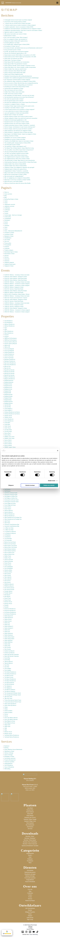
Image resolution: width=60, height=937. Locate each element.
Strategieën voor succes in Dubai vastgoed (15, 137)
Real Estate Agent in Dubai (11, 252)
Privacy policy (7, 243)
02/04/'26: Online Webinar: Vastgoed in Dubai (15, 276)
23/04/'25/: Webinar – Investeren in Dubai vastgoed (17, 310)
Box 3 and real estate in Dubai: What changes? (16, 37)
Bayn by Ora (7, 366)
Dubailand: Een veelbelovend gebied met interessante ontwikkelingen (21, 77)
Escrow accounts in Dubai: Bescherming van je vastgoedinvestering (21, 83)
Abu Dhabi (30, 808)
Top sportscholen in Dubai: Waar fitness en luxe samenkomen (19, 160)
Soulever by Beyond (9, 651)
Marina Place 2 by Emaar (10, 545)
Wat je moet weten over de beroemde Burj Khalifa (16, 172)
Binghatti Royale (8, 394)
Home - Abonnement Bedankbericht (13, 230)
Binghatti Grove (8, 387)
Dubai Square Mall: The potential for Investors (15, 63)
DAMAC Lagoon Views (10, 447)
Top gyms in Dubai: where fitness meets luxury (15, 155)
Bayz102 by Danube (9, 373)
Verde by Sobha (8, 710)
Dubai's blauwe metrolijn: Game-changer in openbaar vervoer (19, 65)
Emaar (30, 914)
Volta (5, 728)
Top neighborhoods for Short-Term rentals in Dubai (16, 158)
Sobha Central (7, 619)
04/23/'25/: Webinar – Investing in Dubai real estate (17, 282)
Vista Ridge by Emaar (9, 721)
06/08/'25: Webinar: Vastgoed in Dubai (13, 287)
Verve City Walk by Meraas (11, 717)
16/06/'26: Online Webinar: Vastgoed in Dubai (15, 308)
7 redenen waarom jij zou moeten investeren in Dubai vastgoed (20, 25)
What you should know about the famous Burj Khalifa (17, 183)
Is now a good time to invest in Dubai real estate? (16, 111)
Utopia (6, 707)
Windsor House (8, 731)
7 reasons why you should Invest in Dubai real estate (17, 23)
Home (5, 227)
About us (6, 192)
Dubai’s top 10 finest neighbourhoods (13, 74)
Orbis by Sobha (8, 570)
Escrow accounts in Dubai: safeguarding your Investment (18, 84)
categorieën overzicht (9, 204)
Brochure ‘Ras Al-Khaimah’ (30, 842)
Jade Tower (7, 521)
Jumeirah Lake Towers (30, 817)
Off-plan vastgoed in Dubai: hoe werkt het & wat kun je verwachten (20, 118)
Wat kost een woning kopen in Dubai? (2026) (15, 174)
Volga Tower (7, 724)
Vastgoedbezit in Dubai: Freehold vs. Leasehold (16, 171)
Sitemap (30, 926)
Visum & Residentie (9, 767)
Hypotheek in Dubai (9, 751)
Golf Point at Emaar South (10, 492)
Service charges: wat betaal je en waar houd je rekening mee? (19, 127)
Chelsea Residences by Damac (12, 412)
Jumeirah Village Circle (30, 821)
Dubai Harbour (30, 811)
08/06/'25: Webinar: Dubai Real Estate (13, 292)
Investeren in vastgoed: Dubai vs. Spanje (14, 104)
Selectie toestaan (30, 485)
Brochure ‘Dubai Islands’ (30, 840)
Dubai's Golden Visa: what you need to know (15, 69)
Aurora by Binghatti (9, 348)
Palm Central (7, 573)
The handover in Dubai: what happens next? (15, 146)
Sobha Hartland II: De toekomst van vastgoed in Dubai (17, 130)
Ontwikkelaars (7, 237)
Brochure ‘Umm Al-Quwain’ (30, 843)
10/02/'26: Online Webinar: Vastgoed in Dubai (15, 299)
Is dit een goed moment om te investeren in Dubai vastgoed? (19, 109)
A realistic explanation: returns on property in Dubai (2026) (18, 27)
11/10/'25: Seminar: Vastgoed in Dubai (13, 304)
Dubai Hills (30, 813)
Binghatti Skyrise (8, 401)
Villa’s (30, 862)
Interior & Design (8, 754)
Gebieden (6, 225)
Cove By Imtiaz (8, 429)
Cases (6, 201)
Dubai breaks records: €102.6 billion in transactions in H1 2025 (19, 55)
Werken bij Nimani (30, 900)
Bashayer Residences (9, 359)
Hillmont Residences (9, 514)
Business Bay (30, 810)
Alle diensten (30, 870)
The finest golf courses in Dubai (12, 144)
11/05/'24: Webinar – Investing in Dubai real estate (16, 303)
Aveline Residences (9, 352)
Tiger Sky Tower (8, 696)
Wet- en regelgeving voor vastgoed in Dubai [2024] (17, 178)
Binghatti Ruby (8, 398)
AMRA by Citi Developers (10, 338)
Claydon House (8, 415)
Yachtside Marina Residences (11, 735)
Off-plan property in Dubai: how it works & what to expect (18, 116)
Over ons (6, 241)
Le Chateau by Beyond (10, 531)
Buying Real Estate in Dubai (11, 199)
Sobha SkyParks (8, 640)
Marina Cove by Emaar (10, 542)
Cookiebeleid (7, 218)
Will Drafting (7, 768)
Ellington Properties (30, 912)
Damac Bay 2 (7, 433)
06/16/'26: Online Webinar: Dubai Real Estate (15, 290)
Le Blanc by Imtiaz (8, 528)
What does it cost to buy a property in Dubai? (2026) (17, 179)
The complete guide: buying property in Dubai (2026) (17, 142)
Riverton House (8, 601)
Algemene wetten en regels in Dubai (13, 32)
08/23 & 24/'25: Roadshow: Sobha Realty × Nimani (16, 294)
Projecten (6, 246)
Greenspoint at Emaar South (11, 500)
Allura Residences (8, 331)
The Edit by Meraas (9, 682)
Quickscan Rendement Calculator (30, 845)
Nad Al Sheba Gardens (10, 549)
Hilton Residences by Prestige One (13, 517)
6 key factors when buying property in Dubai (15, 21)
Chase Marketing (33, 934)
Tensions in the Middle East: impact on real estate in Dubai (18, 141)
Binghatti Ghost (8, 384)
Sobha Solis (7, 644)
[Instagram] (26, 932)
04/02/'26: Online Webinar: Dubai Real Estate (15, 280)
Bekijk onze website (49, 485)
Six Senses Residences (10, 612)
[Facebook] (30, 932)
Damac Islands (8, 443)
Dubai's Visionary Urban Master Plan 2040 (14, 72)
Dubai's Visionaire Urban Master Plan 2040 (15, 70)
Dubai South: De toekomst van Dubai (13, 58)
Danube (30, 910)
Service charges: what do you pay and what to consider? (18, 128)
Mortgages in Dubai (9, 756)
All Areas (30, 828)
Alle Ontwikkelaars (30, 908)
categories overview (9, 206)
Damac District (8, 440)
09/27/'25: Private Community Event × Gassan (15, 297)
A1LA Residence (8, 320)
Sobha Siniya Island (9, 637)
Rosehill (6, 605)
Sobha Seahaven (8, 633)
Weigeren (11, 485)
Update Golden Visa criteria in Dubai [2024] (15, 164)
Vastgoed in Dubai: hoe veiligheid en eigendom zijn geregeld (19, 167)
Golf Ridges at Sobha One (10, 496)
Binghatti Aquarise (8, 380)
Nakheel (30, 915)
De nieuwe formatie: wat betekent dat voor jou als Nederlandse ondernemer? (23, 48)
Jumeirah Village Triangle (30, 819)
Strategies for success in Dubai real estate (14, 139)
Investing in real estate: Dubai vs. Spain (14, 107)
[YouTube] (34, 932)
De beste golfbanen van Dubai (11, 42)
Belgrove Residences (9, 377)
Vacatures (6, 260)
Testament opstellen (9, 761)
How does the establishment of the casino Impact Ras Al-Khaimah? (21, 102)
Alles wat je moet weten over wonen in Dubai (15, 34)
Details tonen (51, 480)
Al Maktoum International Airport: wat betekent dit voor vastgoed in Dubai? (22, 28)
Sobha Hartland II (8, 626)
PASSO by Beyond (9, 584)
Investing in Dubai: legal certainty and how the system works (19, 106)
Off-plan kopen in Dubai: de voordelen (13, 114)
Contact (6, 211)
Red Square (7, 594)
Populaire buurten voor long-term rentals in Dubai (16, 121)
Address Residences (9, 324)
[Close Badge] (12, 930)
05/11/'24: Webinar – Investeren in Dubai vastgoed (16, 285)
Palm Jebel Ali (7, 577)
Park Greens (7, 580)
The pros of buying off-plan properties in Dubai (15, 151)
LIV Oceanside (8, 538)
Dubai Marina (30, 815)
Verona (6, 714)
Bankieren (6, 746)
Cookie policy (7, 216)
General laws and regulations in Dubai (13, 88)
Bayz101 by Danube (9, 370)
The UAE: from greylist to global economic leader (16, 153)
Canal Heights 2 (8, 408)
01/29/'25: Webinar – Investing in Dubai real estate (16, 274)
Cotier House (7, 426)
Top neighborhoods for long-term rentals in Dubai (16, 156)
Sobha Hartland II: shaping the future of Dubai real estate (18, 132)
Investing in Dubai (8, 234)
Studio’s (30, 855)
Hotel (30, 857)
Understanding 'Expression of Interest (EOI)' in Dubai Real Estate (20, 162)
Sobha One (7, 629)
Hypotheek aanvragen (30, 874)
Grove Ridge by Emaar (10, 503)
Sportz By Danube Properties (11, 654)
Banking (6, 747)
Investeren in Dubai (9, 232)
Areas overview (8, 194)
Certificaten (7, 208)
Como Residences (8, 419)
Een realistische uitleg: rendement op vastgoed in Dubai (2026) (20, 81)
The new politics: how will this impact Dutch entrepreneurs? (19, 149)
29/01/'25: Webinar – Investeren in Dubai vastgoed (16, 311)
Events (6, 222)
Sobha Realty (30, 917)
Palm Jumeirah (30, 823)
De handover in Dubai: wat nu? (12, 46)
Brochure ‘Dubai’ (30, 836)
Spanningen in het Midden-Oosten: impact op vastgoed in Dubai (20, 134)
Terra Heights (7, 668)
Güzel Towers (7, 507)
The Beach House (8, 675)
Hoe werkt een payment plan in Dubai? (14, 98)
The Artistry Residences (10, 672)
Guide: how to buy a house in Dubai (13, 93)
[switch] (22, 475)
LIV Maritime (7, 535)
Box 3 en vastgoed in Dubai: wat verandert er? (15, 39)
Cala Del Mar (7, 405)
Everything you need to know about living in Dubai (16, 86)
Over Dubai (7, 239)
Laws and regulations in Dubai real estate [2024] (16, 113)
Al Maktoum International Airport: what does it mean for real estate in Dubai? (23, 30)
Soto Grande (7, 647)
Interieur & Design (8, 753)
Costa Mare (7, 422)
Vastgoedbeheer (8, 763)
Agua (5, 327)
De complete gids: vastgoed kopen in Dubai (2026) (16, 44)
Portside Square (8, 591)
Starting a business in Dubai (11, 135)
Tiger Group (30, 919)
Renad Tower (7, 598)
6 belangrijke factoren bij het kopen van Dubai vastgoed (18, 19)
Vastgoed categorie (9, 262)
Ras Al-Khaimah (30, 825)
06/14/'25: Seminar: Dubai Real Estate (13, 289)
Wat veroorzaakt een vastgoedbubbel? (13, 176)
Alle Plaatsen (30, 826)
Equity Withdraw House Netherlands (13, 749)
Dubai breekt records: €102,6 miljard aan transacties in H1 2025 (20, 56)
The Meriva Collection (9, 689)
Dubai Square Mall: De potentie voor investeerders (16, 62)
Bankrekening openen (30, 872)
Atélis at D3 (7, 345)
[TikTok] (37, 932)
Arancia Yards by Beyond (10, 341)
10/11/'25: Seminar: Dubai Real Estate (13, 301)
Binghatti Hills (7, 391)
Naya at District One (9, 552)
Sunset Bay (7, 658)
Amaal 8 (6, 334)
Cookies (30, 928)
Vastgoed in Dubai (8, 266)
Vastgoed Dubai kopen (10, 264)
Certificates (7, 209)
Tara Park (6, 665)
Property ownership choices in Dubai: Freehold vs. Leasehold (19, 125)
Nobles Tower (7, 556)
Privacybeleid (7, 244)
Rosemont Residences (10, 608)
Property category (8, 250)
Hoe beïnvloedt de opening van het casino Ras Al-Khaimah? (19, 97)
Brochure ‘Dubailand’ (30, 838)
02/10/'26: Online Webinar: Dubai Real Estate (15, 278)
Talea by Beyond (8, 661)
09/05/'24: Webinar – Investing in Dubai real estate (16, 296)
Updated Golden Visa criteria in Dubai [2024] (15, 165)
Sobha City (7, 622)
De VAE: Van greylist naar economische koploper (16, 51)
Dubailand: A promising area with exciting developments (18, 76)
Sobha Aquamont (8, 615)
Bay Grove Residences (10, 363)
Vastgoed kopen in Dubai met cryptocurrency (15, 169)
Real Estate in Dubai (9, 253)
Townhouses (30, 860)
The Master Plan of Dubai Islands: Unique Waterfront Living (19, 148)
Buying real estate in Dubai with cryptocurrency (16, 41)
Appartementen (30, 853)
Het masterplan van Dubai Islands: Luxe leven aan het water (19, 95)
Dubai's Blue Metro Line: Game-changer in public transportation (20, 67)
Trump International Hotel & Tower (12, 700)
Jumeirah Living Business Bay (11, 524)
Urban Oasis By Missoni (10, 703)
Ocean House (7, 563)
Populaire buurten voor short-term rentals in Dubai (16, 123)
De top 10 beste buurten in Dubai (12, 49)
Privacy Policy (30, 929)
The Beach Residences (10, 679)
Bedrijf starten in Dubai (10, 35)
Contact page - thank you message (13, 215)
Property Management (9, 760)
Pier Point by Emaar (9, 587)
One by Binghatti (8, 566)
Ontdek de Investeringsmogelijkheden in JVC (15, 120)
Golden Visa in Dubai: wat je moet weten (14, 91)
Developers (7, 220)
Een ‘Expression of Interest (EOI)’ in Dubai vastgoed (17, 79)
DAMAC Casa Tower (9, 436)
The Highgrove (8, 686)
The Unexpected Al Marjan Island (12, 693)
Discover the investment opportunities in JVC (15, 53)
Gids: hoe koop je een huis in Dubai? (13, 90)
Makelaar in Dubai (8, 236)
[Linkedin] (23, 932)
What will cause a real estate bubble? (13, 181)
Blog (5, 195)
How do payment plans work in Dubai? (13, 100)
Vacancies (6, 259)
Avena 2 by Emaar (9, 355)
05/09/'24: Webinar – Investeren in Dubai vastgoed (16, 283)
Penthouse (30, 859)
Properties (6, 248)
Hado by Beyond (8, 510)
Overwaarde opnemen (9, 758)
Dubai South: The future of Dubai (12, 60)
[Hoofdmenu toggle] (56, 3)
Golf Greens (7, 489)
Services (6, 255)
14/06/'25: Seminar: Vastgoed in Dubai (13, 306)
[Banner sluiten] (57, 450)
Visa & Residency (8, 765)
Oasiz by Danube (8, 559)
